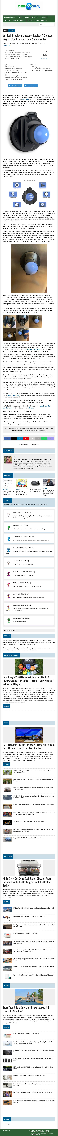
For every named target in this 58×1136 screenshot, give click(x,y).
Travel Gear (42, 43)
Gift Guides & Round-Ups (40, 21)
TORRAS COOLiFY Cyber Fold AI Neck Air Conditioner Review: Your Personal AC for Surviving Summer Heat (32, 771)
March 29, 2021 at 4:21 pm (23, 605)
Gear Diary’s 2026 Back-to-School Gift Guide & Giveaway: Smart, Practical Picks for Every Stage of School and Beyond (28, 680)
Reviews (6, 723)
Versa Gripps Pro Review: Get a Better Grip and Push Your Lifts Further (29, 821)
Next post (35, 444)
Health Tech (35, 17)
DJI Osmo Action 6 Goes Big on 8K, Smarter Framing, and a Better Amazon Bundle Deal (33, 908)
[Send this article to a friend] (32, 438)
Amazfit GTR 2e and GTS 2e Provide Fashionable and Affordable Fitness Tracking (48, 492)
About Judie (31, 1130)
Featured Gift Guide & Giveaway (11, 655)
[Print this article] (38, 438)
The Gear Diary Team (39, 1130)
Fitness (22, 43)
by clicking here (32, 650)
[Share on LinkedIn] (20, 438)
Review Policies (48, 1130)
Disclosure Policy (34, 1131)
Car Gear (27, 17)
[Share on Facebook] (7, 438)
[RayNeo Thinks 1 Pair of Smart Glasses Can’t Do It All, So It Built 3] (7, 920)
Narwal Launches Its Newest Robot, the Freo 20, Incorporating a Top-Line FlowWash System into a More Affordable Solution (32, 1042)
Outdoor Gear (44, 17)
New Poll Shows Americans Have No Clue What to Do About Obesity (22, 492)
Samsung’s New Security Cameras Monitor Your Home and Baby (8, 492)
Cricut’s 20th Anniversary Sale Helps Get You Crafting (26, 933)
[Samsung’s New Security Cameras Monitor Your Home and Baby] (9, 486)
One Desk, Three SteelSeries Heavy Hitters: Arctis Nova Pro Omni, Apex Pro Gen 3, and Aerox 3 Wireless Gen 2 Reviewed (33, 830)
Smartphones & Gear (9, 17)
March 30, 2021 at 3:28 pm (23, 618)
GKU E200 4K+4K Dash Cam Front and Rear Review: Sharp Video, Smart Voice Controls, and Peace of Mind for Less (33, 797)
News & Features (8, 856)
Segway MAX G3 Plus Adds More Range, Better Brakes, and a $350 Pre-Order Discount (33, 967)
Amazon (31, 408)
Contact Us (37, 1134)
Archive (32, 1134)
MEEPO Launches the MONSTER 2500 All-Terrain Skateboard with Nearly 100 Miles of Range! (33, 1068)
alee (14, 561)
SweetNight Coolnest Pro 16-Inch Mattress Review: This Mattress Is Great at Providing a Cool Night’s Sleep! (34, 925)
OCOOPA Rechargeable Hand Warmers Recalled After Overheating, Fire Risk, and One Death (33, 1059)
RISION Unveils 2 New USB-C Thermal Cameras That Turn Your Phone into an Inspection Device (33, 1051)
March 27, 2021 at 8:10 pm (24, 512)
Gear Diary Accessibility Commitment (38, 1133)
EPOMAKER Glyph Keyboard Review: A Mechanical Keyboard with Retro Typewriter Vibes (33, 804)
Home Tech (19, 17)
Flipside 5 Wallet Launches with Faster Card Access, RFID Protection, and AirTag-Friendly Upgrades (34, 1101)
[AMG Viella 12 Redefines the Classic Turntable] (35, 486)
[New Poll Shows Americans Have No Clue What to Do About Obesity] (21, 486)
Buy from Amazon (31, 86)
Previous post (24, 444)
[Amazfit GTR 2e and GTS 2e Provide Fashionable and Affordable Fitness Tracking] (49, 485)
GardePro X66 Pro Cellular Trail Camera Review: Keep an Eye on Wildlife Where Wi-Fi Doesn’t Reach (33, 780)
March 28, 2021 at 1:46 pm (21, 561)
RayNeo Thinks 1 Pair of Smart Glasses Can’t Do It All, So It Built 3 (28, 916)
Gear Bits (32, 487)
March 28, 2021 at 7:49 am (27, 537)
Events (4, 488)
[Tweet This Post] (14, 438)
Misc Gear (22, 21)
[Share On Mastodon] (50, 438)
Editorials (19, 487)
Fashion (30, 21)
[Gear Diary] (29, 6)
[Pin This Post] (26, 438)
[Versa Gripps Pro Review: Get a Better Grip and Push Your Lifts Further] (7, 824)
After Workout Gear (14, 43)
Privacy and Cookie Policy (45, 1131)
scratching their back (32, 349)
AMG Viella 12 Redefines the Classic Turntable (35, 490)
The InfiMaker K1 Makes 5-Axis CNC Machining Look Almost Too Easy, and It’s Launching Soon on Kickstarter (33, 942)
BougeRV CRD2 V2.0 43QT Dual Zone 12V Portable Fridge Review (28, 838)
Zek (9, 45)
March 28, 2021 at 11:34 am (26, 548)
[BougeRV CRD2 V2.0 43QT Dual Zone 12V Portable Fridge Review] (7, 841)
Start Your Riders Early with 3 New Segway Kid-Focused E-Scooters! (26, 1009)
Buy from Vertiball (15, 86)
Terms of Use (50, 1133)
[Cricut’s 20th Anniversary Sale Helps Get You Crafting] (7, 936)
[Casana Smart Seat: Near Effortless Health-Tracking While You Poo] (7, 1079)
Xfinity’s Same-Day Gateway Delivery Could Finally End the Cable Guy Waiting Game (32, 1092)
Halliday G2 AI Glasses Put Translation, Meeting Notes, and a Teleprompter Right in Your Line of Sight (34, 1084)
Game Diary (15, 21)
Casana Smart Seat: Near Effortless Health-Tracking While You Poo (28, 1075)
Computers (7, 21)
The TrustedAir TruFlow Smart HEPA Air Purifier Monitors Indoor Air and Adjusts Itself (33, 975)
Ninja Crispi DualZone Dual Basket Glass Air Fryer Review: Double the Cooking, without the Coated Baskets (33, 788)
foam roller (25, 99)
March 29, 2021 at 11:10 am (27, 572)
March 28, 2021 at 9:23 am (21, 525)
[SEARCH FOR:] (46, 24)
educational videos (13, 395)
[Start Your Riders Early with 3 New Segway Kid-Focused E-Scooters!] (29, 1004)
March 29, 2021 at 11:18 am (23, 583)
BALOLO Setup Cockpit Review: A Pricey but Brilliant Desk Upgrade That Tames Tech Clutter (29, 746)
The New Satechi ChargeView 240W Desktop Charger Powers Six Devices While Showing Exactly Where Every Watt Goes (34, 959)
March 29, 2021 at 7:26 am (22, 594)
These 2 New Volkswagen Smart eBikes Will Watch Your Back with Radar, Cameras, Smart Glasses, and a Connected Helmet (32, 950)
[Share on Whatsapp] (44, 438)
